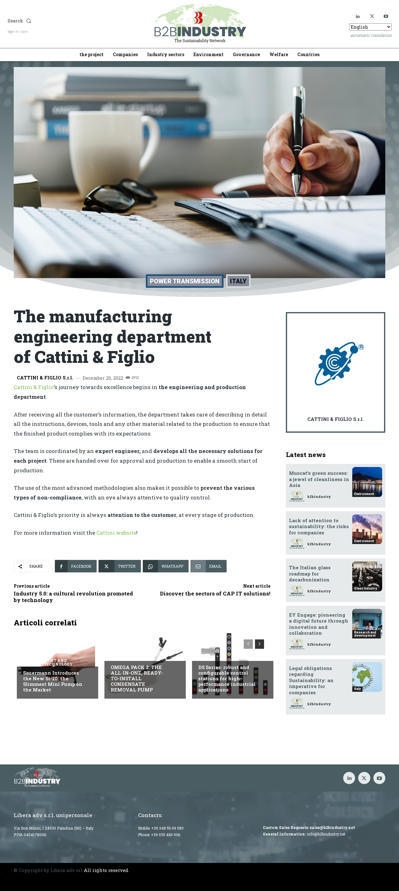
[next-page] (259, 644)
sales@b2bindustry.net (332, 827)
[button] (62, 20)
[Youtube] (386, 16)
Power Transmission (184, 281)
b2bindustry (319, 496)
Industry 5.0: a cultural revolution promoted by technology (73, 596)
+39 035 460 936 (165, 834)
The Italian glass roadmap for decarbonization (310, 573)
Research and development (365, 634)
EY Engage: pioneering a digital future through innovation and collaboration (318, 624)
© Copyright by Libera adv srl (48, 870)
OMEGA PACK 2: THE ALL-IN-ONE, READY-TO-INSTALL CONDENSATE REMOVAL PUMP (137, 678)
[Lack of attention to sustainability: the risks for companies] (367, 529)
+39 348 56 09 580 (167, 828)
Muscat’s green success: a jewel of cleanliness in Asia (319, 479)
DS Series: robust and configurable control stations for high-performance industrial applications (227, 678)
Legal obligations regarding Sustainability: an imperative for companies (311, 680)
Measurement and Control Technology (48, 662)
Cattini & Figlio (34, 387)
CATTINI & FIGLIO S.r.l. (45, 377)
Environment (364, 494)
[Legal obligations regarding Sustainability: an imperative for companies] (367, 677)
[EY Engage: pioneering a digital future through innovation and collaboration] (367, 624)
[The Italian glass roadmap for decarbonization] (367, 576)
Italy (238, 281)
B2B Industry (126, 655)
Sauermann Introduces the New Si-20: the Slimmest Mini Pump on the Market (52, 681)
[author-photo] (297, 496)
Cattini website (116, 532)
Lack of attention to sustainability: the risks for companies (319, 526)
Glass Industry (365, 588)
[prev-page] (248, 644)
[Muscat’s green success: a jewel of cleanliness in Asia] (367, 482)
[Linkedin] (358, 16)
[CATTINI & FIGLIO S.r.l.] (337, 363)
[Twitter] (372, 16)
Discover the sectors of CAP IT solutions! (215, 593)
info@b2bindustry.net (326, 833)
